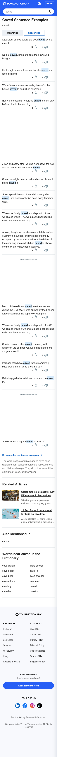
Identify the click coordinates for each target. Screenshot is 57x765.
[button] (39, 3)
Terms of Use (36, 656)
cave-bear (7, 576)
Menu (50, 3)
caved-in (7, 591)
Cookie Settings (37, 650)
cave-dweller (37, 576)
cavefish (34, 591)
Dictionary (8, 628)
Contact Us (35, 634)
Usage (6, 656)
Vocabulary (8, 650)
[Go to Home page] (16, 3)
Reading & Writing (11, 661)
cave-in (6, 541)
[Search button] (49, 11)
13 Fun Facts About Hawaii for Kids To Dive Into (36, 512)
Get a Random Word (28, 685)
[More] (53, 47)
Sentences (34, 32)
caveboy (6, 586)
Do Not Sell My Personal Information (28, 717)
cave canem (8, 565)
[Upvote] (35, 47)
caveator (34, 581)
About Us (34, 628)
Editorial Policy (37, 645)
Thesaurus (8, 634)
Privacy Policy (36, 639)
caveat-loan (8, 581)
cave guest (8, 570)
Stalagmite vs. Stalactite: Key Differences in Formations (38, 493)
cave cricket (36, 565)
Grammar (7, 645)
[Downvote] (46, 47)
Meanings (12, 32)
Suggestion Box (37, 661)
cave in (34, 570)
